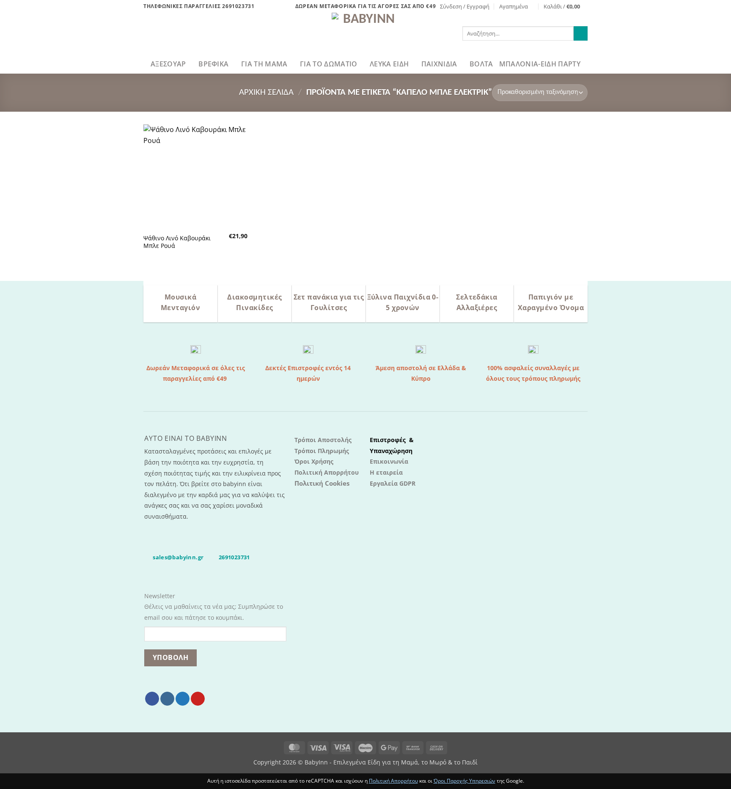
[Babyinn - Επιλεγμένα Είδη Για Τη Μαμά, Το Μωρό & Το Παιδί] (365, 33)
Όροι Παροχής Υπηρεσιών (464, 780)
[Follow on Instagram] (167, 699)
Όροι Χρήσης (313, 461)
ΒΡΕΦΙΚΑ (213, 64)
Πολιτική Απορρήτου (326, 472)
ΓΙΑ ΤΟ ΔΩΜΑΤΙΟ (328, 64)
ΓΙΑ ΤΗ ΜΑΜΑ (264, 64)
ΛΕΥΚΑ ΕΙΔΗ (389, 64)
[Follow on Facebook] (152, 699)
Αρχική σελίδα (266, 92)
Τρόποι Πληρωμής (321, 451)
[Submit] (581, 33)
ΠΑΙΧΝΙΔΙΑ (439, 64)
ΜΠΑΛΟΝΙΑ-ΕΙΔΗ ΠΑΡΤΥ (539, 64)
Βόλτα (481, 64)
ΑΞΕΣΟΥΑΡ (168, 64)
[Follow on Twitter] (183, 699)
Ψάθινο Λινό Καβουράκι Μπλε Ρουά (177, 242)
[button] (464, 6)
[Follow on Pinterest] (198, 699)
